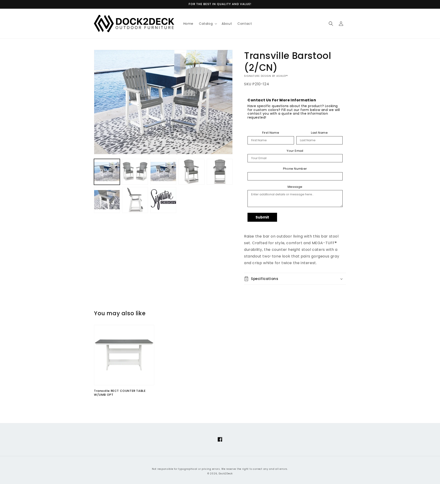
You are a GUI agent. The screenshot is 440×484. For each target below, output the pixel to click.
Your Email (295, 151)
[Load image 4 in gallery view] (191, 172)
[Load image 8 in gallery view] (163, 200)
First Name (270, 133)
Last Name (319, 133)
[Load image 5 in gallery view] (220, 172)
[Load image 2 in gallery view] (135, 172)
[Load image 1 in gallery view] (107, 172)
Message (295, 187)
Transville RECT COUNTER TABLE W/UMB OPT (120, 393)
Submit (262, 217)
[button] (207, 23)
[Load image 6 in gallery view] (107, 200)
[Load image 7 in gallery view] (135, 200)
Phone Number (295, 169)
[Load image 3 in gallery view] (163, 172)
